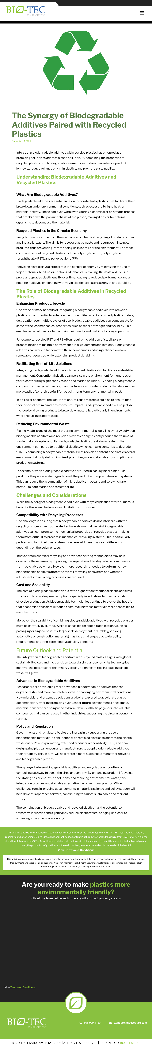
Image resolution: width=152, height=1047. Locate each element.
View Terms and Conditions (76, 850)
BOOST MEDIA (130, 1043)
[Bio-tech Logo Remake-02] (27, 1017)
